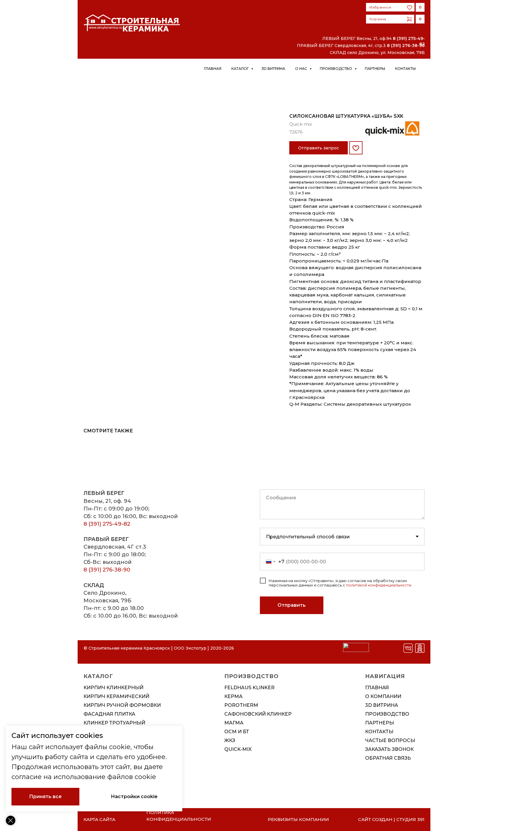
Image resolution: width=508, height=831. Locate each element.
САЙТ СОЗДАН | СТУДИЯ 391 (391, 819)
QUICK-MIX (238, 749)
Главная (212, 68)
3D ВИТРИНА (381, 705)
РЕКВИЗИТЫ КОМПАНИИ (298, 819)
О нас (301, 68)
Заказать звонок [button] (389, 749)
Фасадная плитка (109, 714)
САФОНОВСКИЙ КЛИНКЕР (258, 714)
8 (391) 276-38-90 (406, 45)
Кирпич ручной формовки (122, 705)
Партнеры (375, 68)
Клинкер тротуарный (114, 723)
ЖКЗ (229, 740)
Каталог (240, 68)
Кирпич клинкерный (113, 687)
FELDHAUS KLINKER (249, 687)
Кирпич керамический (116, 696)
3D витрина (273, 68)
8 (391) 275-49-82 (106, 524)
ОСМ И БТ (236, 731)
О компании (383, 696)
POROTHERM (241, 705)
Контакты (405, 68)
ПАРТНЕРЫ (379, 723)
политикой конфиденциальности (378, 585)
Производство (336, 68)
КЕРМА (233, 696)
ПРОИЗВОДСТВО (387, 714)
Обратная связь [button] (388, 758)
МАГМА (233, 723)
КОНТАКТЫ (379, 731)
